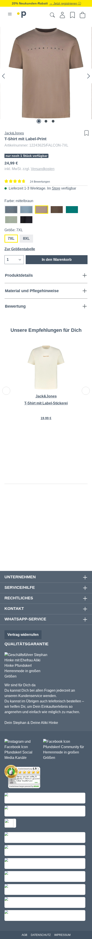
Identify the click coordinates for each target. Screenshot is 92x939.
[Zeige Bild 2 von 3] (46, 121)
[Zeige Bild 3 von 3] (53, 121)
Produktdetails (19, 275)
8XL (26, 238)
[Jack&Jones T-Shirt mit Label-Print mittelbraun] (46, 73)
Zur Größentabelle (19, 249)
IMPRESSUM (62, 935)
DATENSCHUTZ (41, 935)
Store (56, 188)
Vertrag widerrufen (23, 635)
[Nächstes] (88, 76)
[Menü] (9, 14)
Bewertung (15, 306)
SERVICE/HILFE (19, 587)
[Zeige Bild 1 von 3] (39, 121)
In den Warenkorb (57, 259)
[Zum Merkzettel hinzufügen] (85, 133)
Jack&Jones (14, 133)
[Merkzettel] (72, 15)
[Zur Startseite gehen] (21, 14)
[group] (46, 385)
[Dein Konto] (62, 15)
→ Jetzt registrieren (63, 3)
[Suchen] (52, 15)
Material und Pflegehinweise (32, 291)
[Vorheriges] (3, 76)
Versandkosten (42, 169)
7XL (11, 238)
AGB (24, 935)
